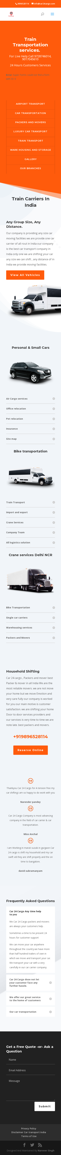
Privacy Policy (28, 1128)
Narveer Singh (46, 1150)
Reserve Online (31, 750)
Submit (45, 1106)
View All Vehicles (25, 275)
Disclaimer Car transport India (28, 1132)
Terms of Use (28, 1136)
